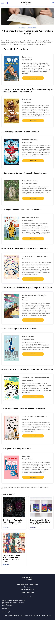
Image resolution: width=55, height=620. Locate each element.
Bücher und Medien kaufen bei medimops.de (13, 600)
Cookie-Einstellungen (27, 592)
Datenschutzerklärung (27, 590)
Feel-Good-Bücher (32, 27)
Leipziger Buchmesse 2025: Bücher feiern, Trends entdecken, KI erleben (11, 558)
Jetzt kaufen (33, 78)
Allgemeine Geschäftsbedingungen (27, 584)
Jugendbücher (22, 27)
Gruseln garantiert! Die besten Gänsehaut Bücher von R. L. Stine (40, 522)
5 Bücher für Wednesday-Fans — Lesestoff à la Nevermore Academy (13, 522)
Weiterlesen (6, 527)
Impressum (27, 587)
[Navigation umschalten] (2, 2)
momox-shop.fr (6, 612)
